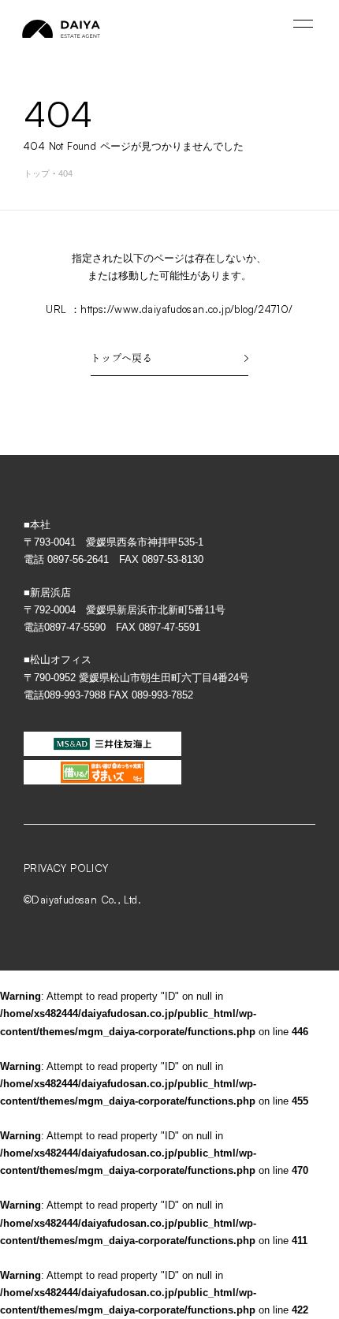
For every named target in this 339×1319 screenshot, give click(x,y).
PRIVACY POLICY (66, 868)
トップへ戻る (121, 357)
